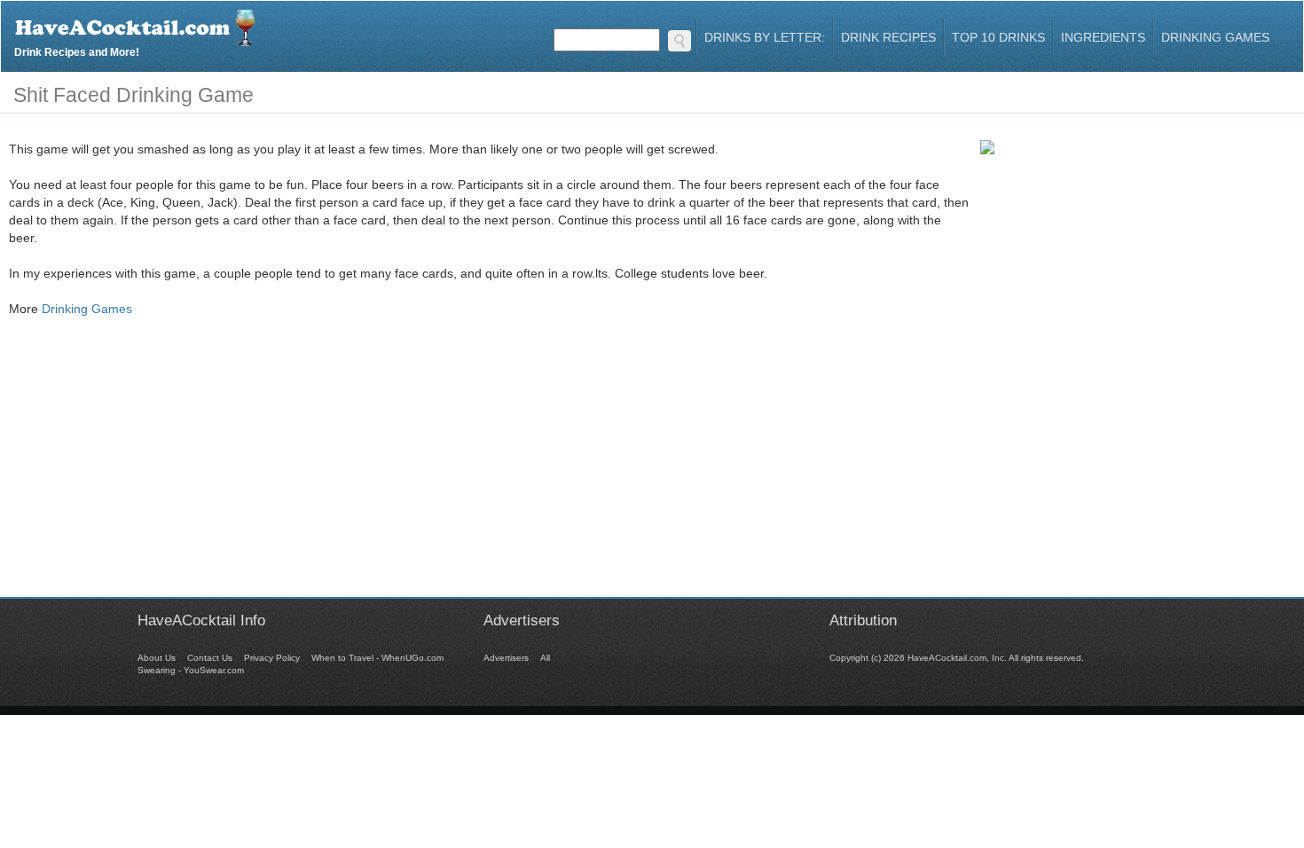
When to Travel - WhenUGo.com (377, 658)
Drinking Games (1215, 37)
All (545, 658)
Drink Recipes (888, 37)
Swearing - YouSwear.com (190, 670)
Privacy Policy (272, 658)
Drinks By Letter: (764, 37)
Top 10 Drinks (998, 37)
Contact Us (209, 658)
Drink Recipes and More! (76, 50)
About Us (156, 658)
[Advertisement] (652, 473)
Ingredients (1103, 37)
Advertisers (506, 658)
